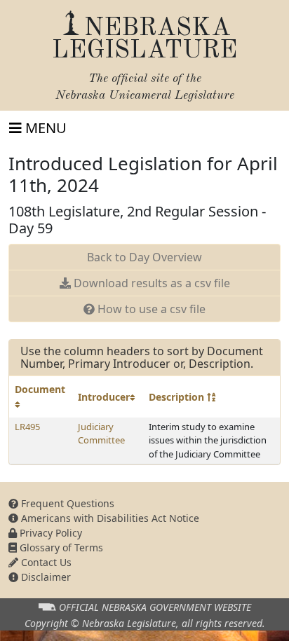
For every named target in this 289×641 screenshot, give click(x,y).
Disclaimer (44, 577)
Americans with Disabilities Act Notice (108, 518)
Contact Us (45, 562)
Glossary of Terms (60, 547)
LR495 (27, 426)
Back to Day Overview (144, 257)
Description (178, 397)
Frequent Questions (66, 503)
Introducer (104, 397)
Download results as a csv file (150, 283)
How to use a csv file (150, 309)
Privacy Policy (49, 532)
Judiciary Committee (101, 433)
